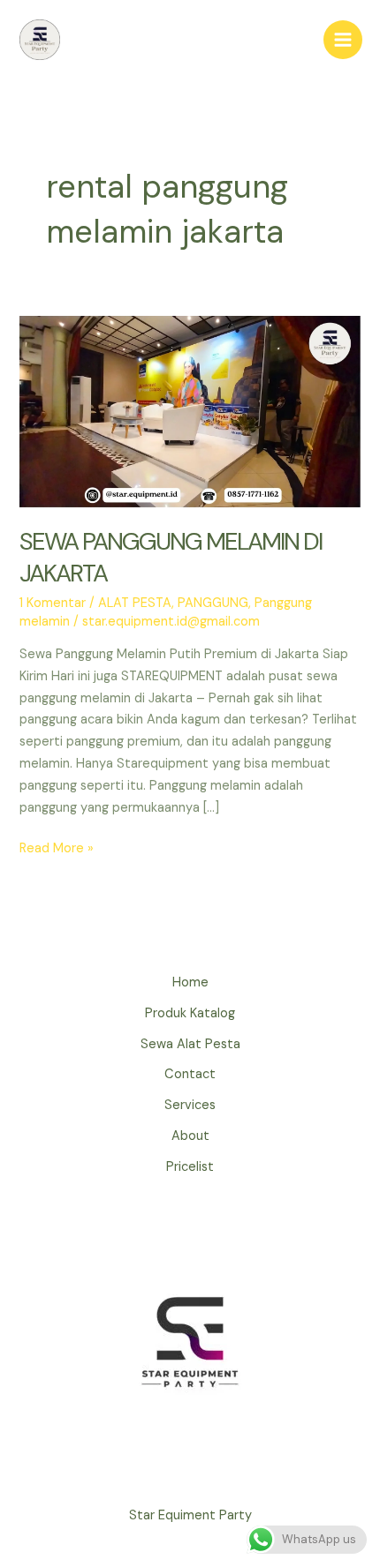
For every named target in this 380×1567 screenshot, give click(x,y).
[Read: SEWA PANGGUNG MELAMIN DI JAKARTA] (189, 410)
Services (190, 1105)
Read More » (56, 849)
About (190, 1136)
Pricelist (190, 1166)
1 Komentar (52, 603)
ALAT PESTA (134, 603)
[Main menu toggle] (342, 39)
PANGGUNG (213, 603)
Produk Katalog (190, 1013)
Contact (190, 1074)
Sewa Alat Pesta (190, 1044)
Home (190, 982)
